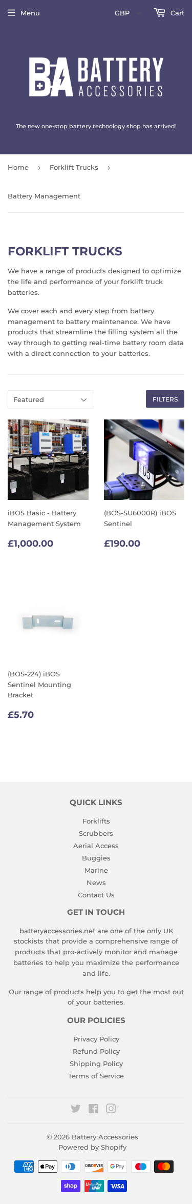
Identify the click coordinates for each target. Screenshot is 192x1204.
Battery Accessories (105, 1137)
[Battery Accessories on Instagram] (111, 1110)
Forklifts (96, 821)
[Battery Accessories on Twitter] (76, 1110)
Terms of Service (96, 1076)
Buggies (96, 858)
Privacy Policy (96, 1039)
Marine (96, 870)
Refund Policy (96, 1051)
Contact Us (96, 895)
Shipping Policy (96, 1063)
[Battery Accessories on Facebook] (93, 1110)
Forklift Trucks (74, 167)
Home (18, 167)
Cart (176, 13)
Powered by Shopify (92, 1147)
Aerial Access (96, 845)
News (96, 882)
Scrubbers (96, 833)
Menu (30, 13)
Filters (165, 399)
